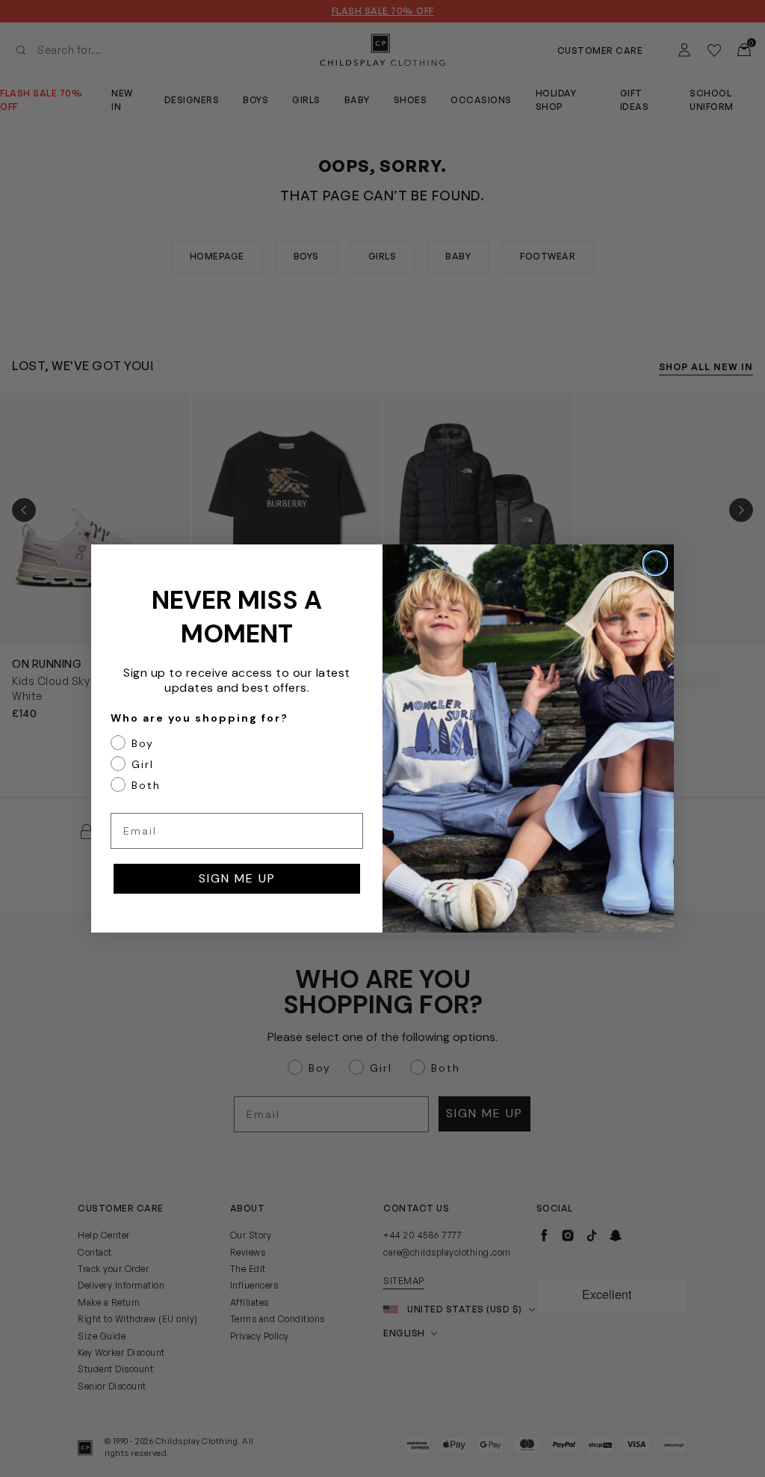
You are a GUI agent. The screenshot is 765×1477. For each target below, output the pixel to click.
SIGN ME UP (237, 878)
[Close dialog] (655, 563)
